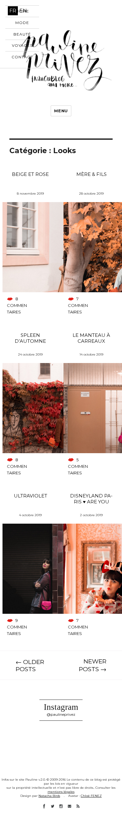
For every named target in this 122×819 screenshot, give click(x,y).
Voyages (22, 45)
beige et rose (30, 174)
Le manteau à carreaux (91, 338)
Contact (22, 57)
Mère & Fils (91, 174)
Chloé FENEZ (91, 796)
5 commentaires (78, 466)
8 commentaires (17, 305)
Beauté (22, 34)
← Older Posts (30, 665)
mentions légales (61, 792)
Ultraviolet (30, 496)
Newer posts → (92, 665)
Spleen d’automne (30, 338)
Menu (61, 110)
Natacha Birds (49, 796)
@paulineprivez (61, 714)
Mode (22, 22)
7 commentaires (78, 305)
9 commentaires (17, 627)
